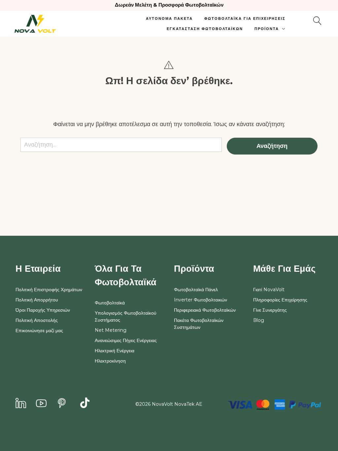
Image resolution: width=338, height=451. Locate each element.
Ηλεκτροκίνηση (110, 361)
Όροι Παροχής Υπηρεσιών (43, 310)
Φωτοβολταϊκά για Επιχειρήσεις (245, 18)
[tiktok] (85, 404)
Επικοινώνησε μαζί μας (39, 330)
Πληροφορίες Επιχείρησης (280, 300)
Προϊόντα (266, 28)
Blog (258, 320)
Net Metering (110, 330)
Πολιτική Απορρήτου (37, 300)
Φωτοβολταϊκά (110, 303)
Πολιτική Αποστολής (37, 320)
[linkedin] (21, 404)
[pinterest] (61, 404)
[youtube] (41, 404)
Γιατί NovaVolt (269, 290)
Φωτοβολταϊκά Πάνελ (196, 290)
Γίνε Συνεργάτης (270, 310)
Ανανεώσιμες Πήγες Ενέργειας (126, 340)
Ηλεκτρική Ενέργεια (114, 351)
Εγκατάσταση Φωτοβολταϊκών (205, 28)
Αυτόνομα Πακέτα (169, 18)
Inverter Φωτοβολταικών (200, 300)
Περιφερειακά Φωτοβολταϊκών (205, 310)
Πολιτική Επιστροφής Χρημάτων (49, 290)
